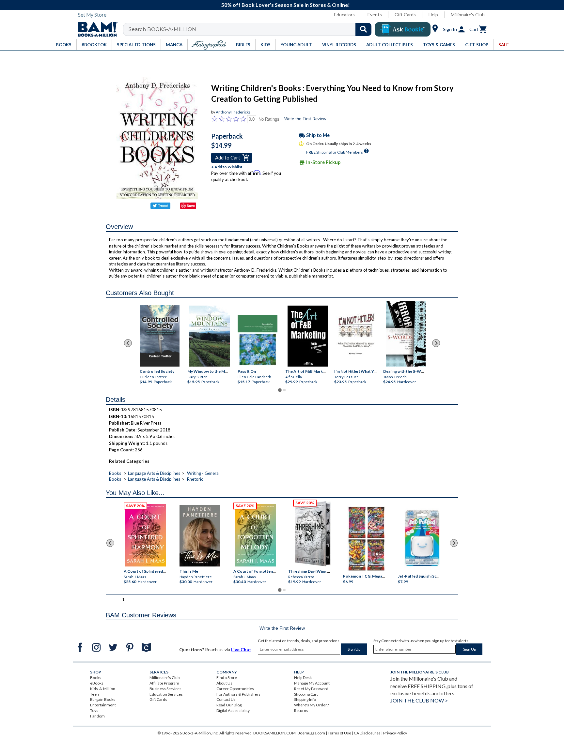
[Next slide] (436, 343)
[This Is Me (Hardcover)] (199, 535)
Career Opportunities (235, 688)
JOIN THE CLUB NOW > (419, 700)
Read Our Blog (229, 704)
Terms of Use (339, 733)
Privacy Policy (395, 733)
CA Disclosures (367, 733)
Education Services (166, 694)
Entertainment (103, 704)
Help (433, 14)
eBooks (96, 683)
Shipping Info (305, 699)
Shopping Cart (306, 694)
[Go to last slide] (128, 343)
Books (115, 473)
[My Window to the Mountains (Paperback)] (209, 336)
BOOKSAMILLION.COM (274, 733)
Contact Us (226, 699)
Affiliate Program (164, 683)
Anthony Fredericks (233, 112)
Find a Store (226, 677)
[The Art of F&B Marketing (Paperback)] (307, 336)
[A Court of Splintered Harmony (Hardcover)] (145, 535)
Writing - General (203, 473)
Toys (94, 710)
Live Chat (241, 649)
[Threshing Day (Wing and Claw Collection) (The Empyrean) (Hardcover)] (313, 533)
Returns (301, 710)
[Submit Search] (363, 29)
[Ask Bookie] (403, 29)
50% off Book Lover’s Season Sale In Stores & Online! (285, 5)
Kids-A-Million (102, 688)
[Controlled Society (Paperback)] (160, 336)
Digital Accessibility (233, 710)
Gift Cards (405, 14)
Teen (94, 694)
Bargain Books (102, 699)
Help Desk (303, 677)
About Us (224, 683)
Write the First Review (305, 118)
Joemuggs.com (311, 733)
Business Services (165, 688)
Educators (344, 14)
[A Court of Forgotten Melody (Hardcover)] (255, 535)
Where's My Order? (311, 704)
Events (375, 14)
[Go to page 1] (279, 390)
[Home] (95, 29)
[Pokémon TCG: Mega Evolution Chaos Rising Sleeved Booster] (366, 539)
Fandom (97, 716)
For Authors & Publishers (238, 694)
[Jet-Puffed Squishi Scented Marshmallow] (422, 539)
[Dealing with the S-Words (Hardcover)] (405, 334)
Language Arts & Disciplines (154, 473)
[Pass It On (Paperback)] (257, 341)
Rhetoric (195, 479)
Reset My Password (311, 688)
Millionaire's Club (468, 14)
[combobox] (251, 29)
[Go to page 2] (284, 390)
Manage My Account (312, 683)
